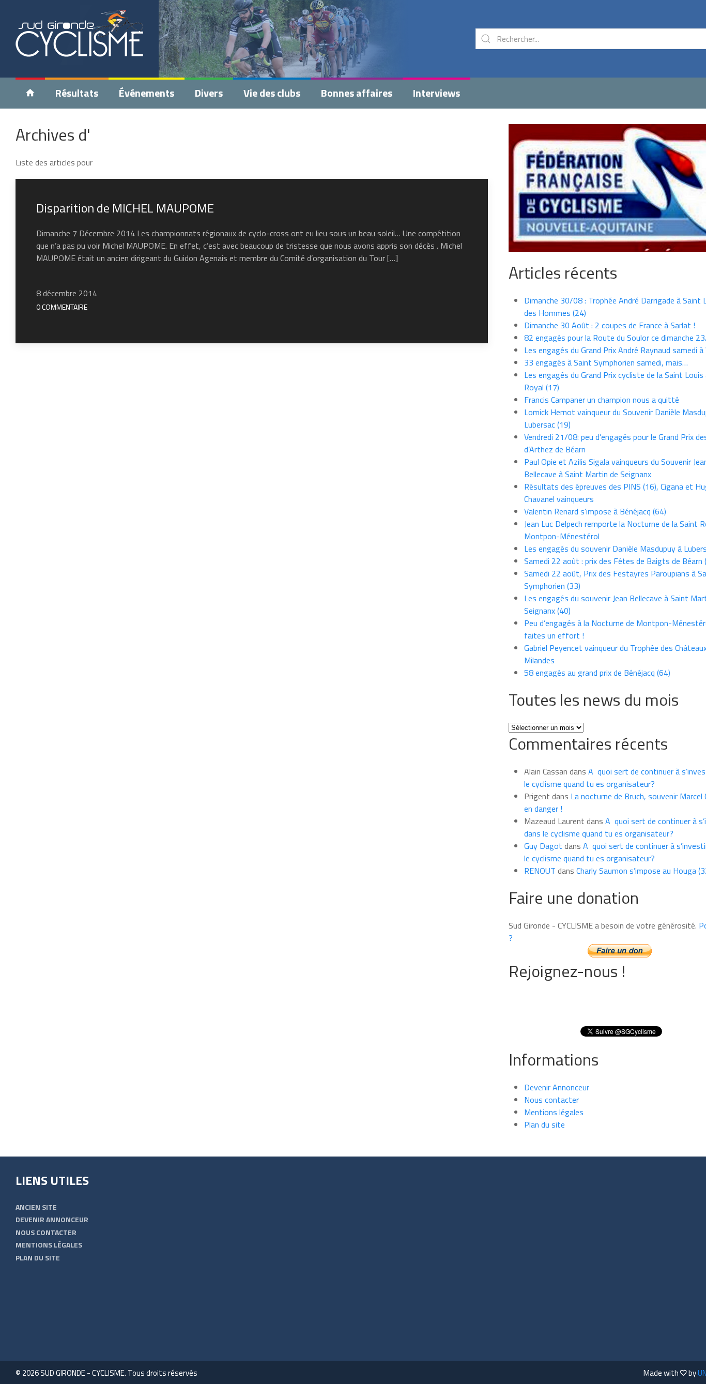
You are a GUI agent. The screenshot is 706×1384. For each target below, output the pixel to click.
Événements (146, 93)
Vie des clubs (271, 93)
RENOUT (540, 870)
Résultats (76, 93)
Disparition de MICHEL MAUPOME (125, 208)
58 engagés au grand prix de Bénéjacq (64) (597, 672)
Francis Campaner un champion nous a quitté (601, 399)
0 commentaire (61, 306)
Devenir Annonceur (556, 1087)
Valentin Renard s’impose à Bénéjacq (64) (595, 511)
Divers (209, 93)
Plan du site (544, 1124)
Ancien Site (36, 1207)
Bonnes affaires (356, 93)
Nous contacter (551, 1099)
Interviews (436, 93)
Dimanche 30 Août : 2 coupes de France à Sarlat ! (609, 325)
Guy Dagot (543, 846)
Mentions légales (554, 1112)
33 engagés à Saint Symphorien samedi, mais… (606, 362)
